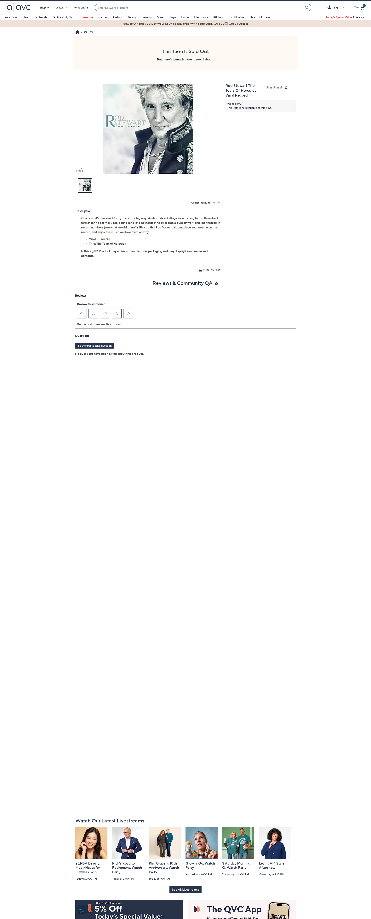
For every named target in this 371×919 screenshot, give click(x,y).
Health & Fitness (260, 17)
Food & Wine (236, 17)
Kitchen (218, 17)
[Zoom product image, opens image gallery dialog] (78, 171)
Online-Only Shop (64, 17)
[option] (185, 23)
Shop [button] (43, 7)
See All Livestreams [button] (185, 889)
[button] (330, 8)
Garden (103, 17)
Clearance (86, 17)
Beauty (132, 17)
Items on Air (80, 7)
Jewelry (147, 17)
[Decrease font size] (219, 202)
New (25, 17)
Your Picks (11, 17)
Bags (173, 17)
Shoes (160, 17)
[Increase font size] (214, 202)
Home (185, 17)
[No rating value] (275, 87)
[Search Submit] (307, 7)
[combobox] (199, 7)
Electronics (201, 17)
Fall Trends (40, 17)
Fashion (118, 17)
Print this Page (212, 269)
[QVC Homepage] (77, 32)
